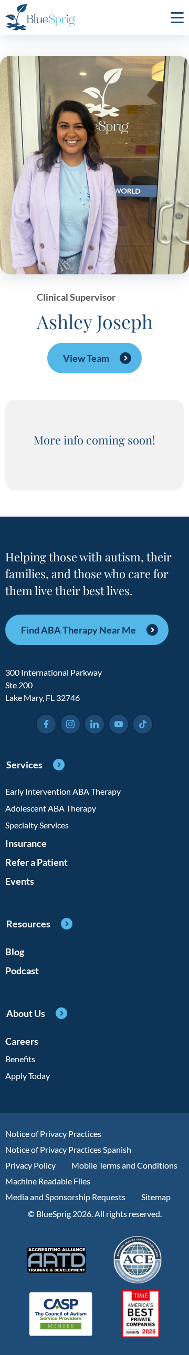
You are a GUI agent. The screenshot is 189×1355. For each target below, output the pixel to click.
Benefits (20, 1059)
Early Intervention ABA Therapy (63, 791)
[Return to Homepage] (40, 17)
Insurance (26, 843)
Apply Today (27, 1076)
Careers (21, 1041)
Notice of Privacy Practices (53, 1134)
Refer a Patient (36, 862)
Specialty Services (37, 825)
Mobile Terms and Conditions (124, 1165)
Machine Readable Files (47, 1181)
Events (19, 881)
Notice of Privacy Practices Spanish (68, 1149)
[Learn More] (141, 1314)
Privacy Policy (30, 1165)
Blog (14, 951)
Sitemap (156, 1197)
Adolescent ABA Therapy (50, 808)
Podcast (22, 970)
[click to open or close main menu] (177, 17)
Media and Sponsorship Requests (65, 1197)
